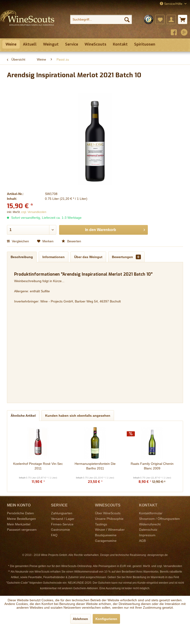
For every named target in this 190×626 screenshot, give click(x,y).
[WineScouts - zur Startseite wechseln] (27, 22)
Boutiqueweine (106, 535)
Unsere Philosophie (109, 519)
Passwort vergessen (22, 529)
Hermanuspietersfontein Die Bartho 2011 (95, 466)
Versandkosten (172, 566)
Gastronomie (60, 529)
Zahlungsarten (61, 513)
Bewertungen (125, 257)
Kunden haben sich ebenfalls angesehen (77, 415)
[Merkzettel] (160, 19)
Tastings (101, 524)
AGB (142, 541)
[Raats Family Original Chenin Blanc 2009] (152, 443)
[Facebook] (173, 33)
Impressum (147, 535)
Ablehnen (80, 619)
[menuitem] (101, 19)
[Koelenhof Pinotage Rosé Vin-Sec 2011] (38, 443)
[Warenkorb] (182, 19)
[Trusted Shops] (148, 19)
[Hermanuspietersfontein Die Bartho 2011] (95, 443)
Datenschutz (148, 529)
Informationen (53, 257)
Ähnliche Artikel (23, 415)
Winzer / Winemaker (110, 529)
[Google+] (184, 33)
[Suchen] (127, 19)
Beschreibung (22, 257)
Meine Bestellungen (21, 519)
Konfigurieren (106, 619)
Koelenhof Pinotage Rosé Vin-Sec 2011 (38, 466)
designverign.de (157, 555)
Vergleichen (20, 241)
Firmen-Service (62, 524)
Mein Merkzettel (18, 524)
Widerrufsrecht (150, 524)
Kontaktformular (150, 513)
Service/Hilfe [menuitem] (173, 4)
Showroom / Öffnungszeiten (159, 519)
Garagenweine (106, 541)
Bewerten (73, 241)
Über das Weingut (88, 257)
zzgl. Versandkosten (33, 212)
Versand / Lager (62, 519)
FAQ (54, 535)
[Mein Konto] (171, 19)
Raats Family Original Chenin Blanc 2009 (152, 466)
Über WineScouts (107, 513)
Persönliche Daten (20, 513)
